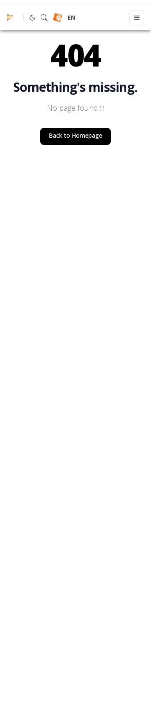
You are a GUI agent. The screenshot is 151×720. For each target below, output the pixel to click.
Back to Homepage (75, 136)
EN (72, 18)
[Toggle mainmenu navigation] (136, 17)
